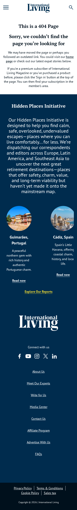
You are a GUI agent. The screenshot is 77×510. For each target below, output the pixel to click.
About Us (38, 371)
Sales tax (50, 493)
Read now (19, 281)
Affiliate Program (38, 430)
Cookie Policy (30, 493)
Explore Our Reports (39, 292)
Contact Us (38, 419)
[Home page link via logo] (38, 7)
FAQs (38, 454)
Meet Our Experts (38, 383)
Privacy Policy (23, 488)
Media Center (38, 407)
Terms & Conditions (50, 488)
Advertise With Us (38, 442)
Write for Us (38, 395)
